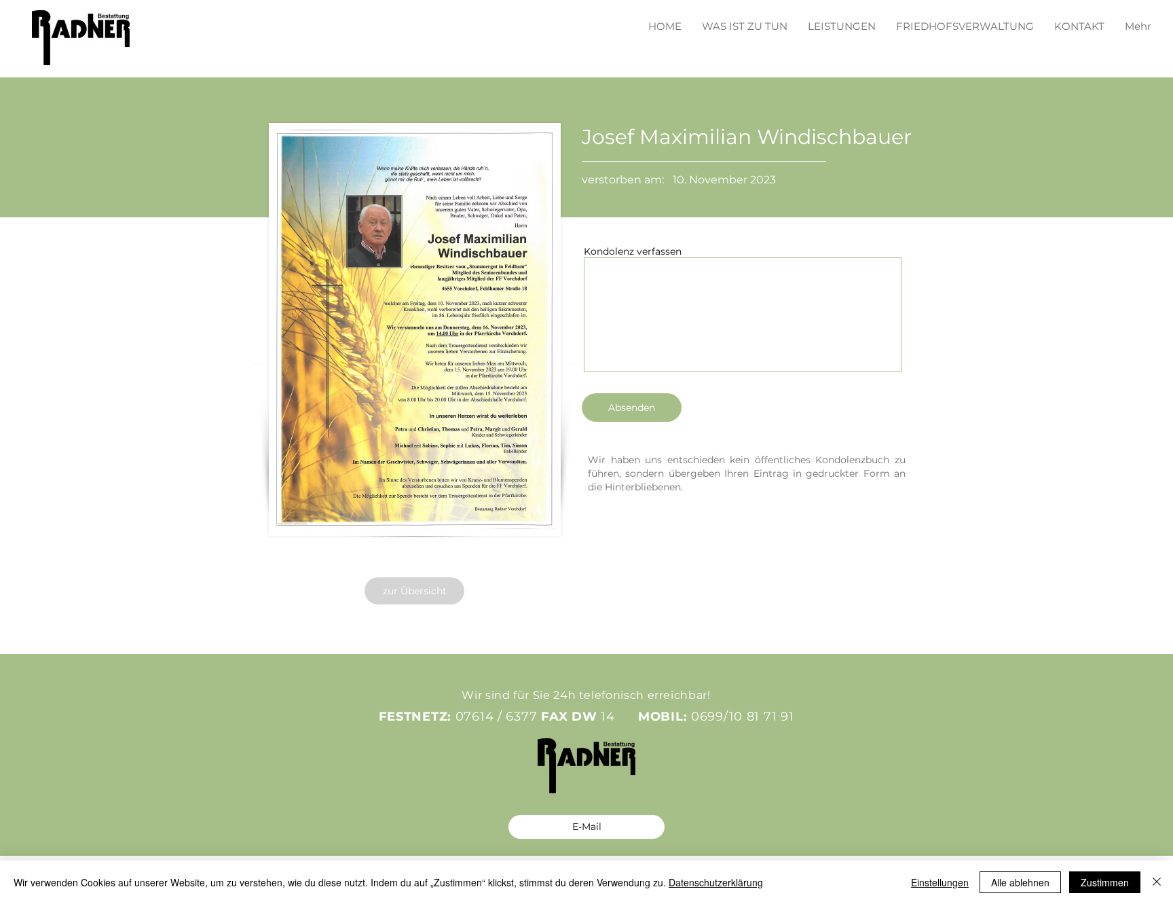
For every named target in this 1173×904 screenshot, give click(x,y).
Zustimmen (1105, 882)
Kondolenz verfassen (633, 251)
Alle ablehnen (1020, 882)
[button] (842, 20)
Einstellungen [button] (940, 882)
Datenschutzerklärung (716, 882)
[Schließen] (1157, 882)
